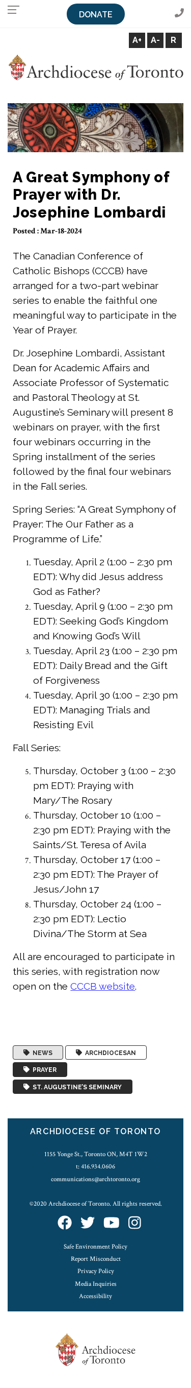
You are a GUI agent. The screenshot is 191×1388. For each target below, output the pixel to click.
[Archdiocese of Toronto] (95, 67)
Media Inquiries (96, 1284)
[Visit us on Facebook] (65, 1223)
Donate (96, 14)
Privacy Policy (95, 1271)
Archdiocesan (109, 1052)
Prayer (43, 1069)
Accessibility (95, 1296)
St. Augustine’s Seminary (76, 1086)
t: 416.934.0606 (95, 1166)
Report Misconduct (96, 1259)
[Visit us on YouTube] (111, 1223)
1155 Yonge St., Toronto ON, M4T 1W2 (95, 1154)
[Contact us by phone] (179, 13)
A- (155, 40)
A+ (137, 40)
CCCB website (102, 986)
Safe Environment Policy (95, 1246)
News (41, 1052)
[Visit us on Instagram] (134, 1223)
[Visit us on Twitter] (87, 1223)
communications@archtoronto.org (95, 1179)
